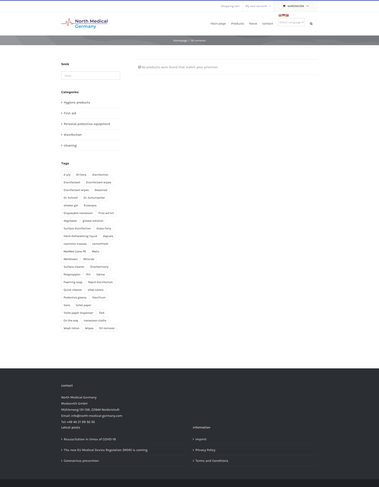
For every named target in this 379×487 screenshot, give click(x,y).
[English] (280, 14)
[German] (283, 14)
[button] (311, 23)
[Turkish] (287, 14)
